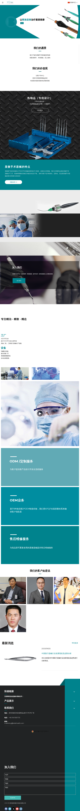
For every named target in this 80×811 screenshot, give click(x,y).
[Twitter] (13, 808)
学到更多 (40, 110)
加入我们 (19, 280)
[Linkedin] (9, 808)
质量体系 (13, 182)
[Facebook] (6, 808)
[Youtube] (17, 808)
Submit (12, 798)
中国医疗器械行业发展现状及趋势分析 (56, 653)
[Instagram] (20, 808)
